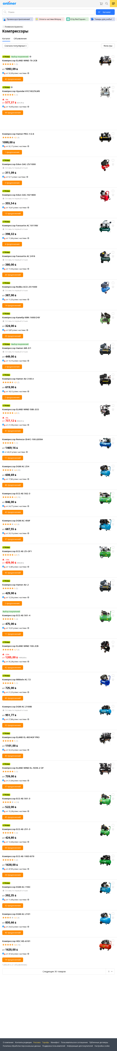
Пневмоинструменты (14, 27)
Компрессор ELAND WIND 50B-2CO (20, 409)
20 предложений (13, 274)
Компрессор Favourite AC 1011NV (20, 225)
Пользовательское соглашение (74, 1042)
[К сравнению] (113, 56)
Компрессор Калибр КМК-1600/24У (21, 317)
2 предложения (12, 366)
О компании (8, 1042)
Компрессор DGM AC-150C (16, 886)
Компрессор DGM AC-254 (15, 466)
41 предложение (13, 430)
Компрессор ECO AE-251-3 (16, 829)
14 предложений (13, 305)
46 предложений (13, 485)
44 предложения (13, 112)
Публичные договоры (98, 1042)
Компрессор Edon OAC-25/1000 (19, 164)
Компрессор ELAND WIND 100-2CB (20, 646)
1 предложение (12, 152)
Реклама (37, 1042)
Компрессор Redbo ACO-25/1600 (19, 286)
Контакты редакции (23, 1042)
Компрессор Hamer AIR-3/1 (16, 348)
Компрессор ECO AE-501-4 (16, 615)
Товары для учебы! (103, 19)
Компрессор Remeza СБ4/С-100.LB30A (22, 439)
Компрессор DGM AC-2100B (17, 706)
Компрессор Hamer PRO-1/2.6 (18, 133)
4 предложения (12, 244)
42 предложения (13, 79)
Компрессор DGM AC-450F (16, 520)
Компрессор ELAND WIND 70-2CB (19, 60)
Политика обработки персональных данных (22, 1046)
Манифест (55, 1042)
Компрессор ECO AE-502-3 (16, 493)
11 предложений (13, 458)
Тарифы (45, 1042)
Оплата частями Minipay (50, 19)
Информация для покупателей (80, 1046)
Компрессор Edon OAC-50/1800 (19, 194)
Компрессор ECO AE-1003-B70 (18, 856)
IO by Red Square (77, 19)
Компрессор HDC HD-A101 (16, 941)
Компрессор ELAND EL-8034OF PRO (21, 737)
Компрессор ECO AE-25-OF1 (17, 551)
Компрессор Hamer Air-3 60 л (18, 378)
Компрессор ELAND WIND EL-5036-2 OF (23, 767)
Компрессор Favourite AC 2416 (18, 256)
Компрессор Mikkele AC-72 (16, 679)
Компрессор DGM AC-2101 (16, 914)
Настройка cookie (102, 1046)
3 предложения (12, 182)
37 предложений (13, 539)
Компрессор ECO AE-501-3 (16, 798)
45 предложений (13, 572)
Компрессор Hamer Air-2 (15, 584)
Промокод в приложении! (18, 19)
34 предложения (13, 875)
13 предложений (13, 213)
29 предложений (13, 336)
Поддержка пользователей (53, 1046)
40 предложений (13, 698)
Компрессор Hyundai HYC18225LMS (21, 91)
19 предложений (13, 959)
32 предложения (13, 725)
